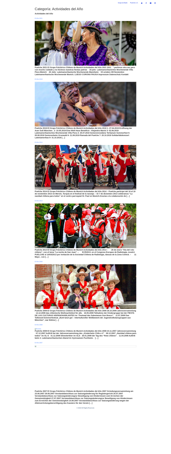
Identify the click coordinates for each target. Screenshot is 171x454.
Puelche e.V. (134, 3)
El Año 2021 (38, 18)
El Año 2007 (38, 342)
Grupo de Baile (122, 3)
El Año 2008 (38, 325)
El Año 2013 (38, 201)
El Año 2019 (38, 79)
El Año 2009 (38, 261)
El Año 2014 (38, 142)
